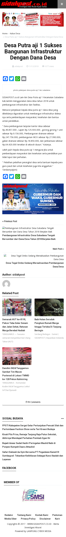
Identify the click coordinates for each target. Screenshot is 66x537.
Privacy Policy (28, 519)
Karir (57, 519)
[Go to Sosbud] (62, 418)
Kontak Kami (41, 515)
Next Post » (58, 249)
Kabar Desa (15, 33)
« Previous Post (9, 221)
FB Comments (33, 402)
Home (5, 33)
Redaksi (9, 515)
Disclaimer (45, 519)
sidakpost (18, 66)
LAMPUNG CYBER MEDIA (39, 531)
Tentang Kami (24, 515)
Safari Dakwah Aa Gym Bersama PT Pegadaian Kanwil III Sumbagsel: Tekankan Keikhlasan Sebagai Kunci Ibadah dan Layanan (32, 456)
